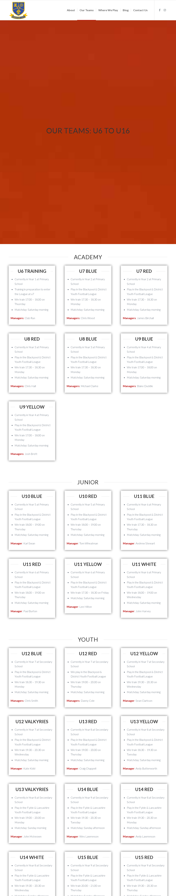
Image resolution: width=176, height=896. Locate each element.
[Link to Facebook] (159, 10)
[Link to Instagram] (164, 10)
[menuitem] (71, 10)
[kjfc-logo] (19, 10)
